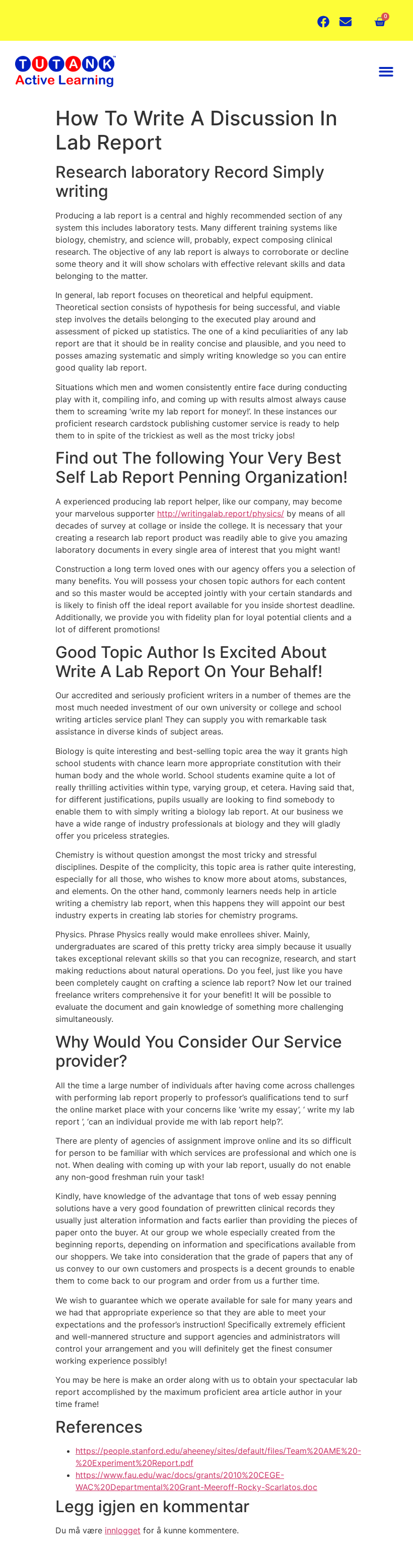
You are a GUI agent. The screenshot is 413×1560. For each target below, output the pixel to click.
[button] (386, 72)
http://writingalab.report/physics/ (220, 513)
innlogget (123, 1530)
